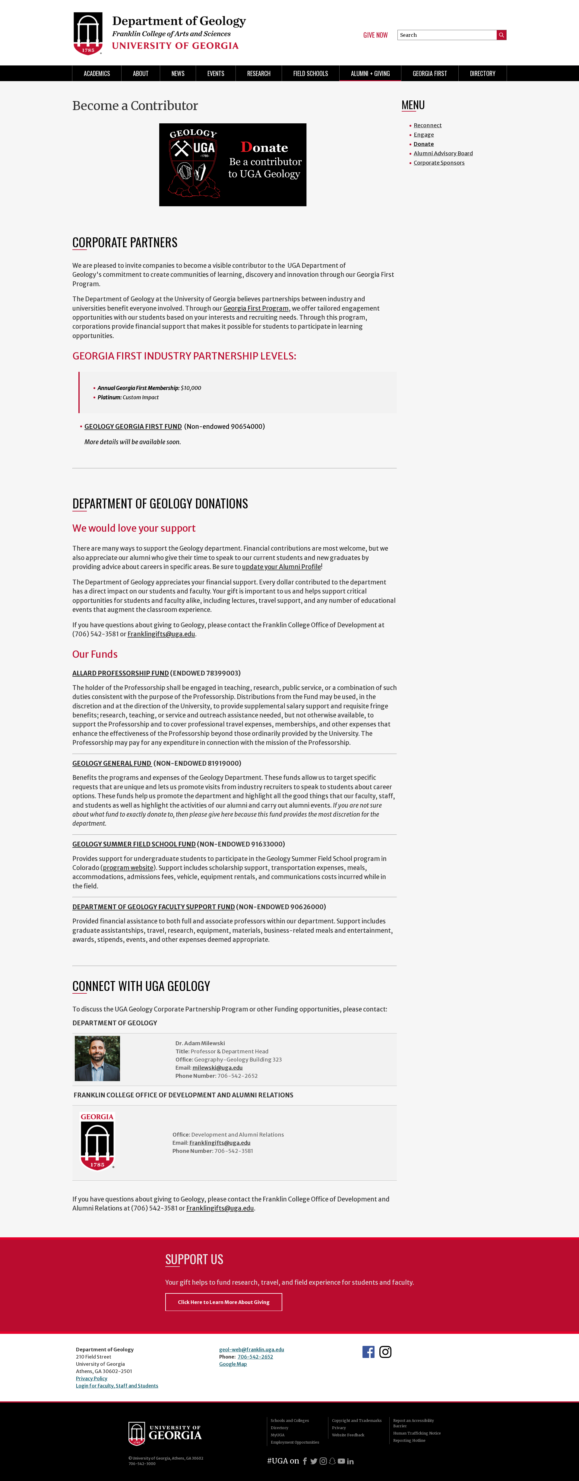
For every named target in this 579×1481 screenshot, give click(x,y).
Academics (97, 73)
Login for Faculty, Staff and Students (117, 1386)
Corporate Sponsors (439, 162)
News (178, 73)
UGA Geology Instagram (385, 1352)
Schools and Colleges (290, 1420)
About (141, 73)
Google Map (233, 1364)
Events (215, 73)
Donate (424, 144)
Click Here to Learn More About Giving (224, 1302)
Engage (424, 134)
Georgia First (430, 73)
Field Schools (310, 73)
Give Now (375, 35)
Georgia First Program (256, 308)
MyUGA (277, 1435)
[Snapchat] (332, 1461)
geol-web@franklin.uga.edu (251, 1350)
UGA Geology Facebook (368, 1352)
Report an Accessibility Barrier (413, 1423)
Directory (482, 73)
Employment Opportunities (295, 1442)
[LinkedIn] (350, 1461)
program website (128, 868)
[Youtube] (341, 1461)
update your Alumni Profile (281, 567)
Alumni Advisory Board (443, 153)
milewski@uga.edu (217, 1067)
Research (259, 73)
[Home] (177, 30)
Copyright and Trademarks (357, 1420)
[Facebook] (304, 1461)
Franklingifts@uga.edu (161, 634)
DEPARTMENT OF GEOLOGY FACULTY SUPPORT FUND (153, 907)
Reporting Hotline (409, 1440)
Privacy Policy (91, 1378)
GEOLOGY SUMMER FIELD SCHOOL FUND (134, 844)
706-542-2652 (255, 1357)
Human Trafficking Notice (417, 1433)
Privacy (339, 1428)
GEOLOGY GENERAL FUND (112, 763)
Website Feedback (348, 1435)
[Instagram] (323, 1461)
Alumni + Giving (370, 73)
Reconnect (428, 125)
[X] (314, 1461)
